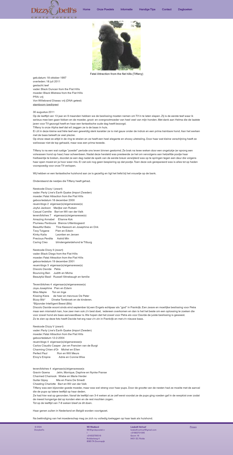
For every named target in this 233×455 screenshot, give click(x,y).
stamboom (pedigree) (46, 104)
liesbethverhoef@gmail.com (143, 430)
